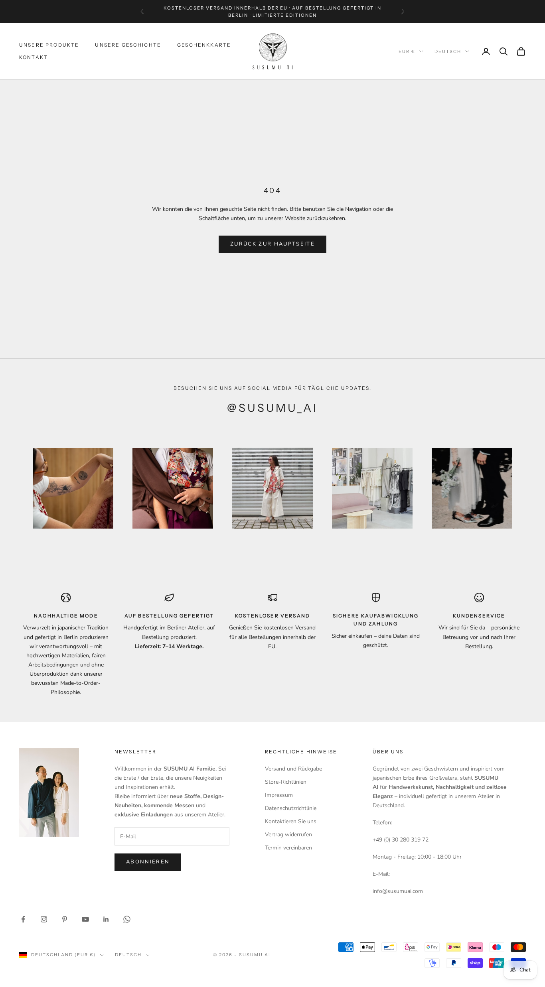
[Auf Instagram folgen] (44, 919)
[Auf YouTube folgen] (85, 919)
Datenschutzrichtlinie (290, 808)
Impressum (279, 795)
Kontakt (33, 57)
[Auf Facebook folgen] (23, 919)
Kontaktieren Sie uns (290, 821)
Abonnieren (148, 861)
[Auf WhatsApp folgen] (127, 919)
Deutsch (447, 51)
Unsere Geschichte (128, 45)
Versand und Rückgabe (293, 769)
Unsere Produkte (49, 45)
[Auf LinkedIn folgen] (106, 919)
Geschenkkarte (204, 45)
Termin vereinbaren (288, 847)
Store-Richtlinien (285, 782)
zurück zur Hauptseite (272, 244)
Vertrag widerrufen (288, 834)
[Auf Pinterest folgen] (65, 919)
